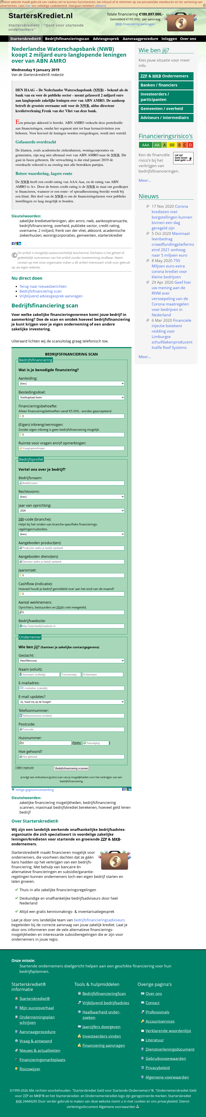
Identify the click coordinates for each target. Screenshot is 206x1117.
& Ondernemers (164, 76)
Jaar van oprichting (34, 505)
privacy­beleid (168, 1101)
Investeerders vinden (101, 1036)
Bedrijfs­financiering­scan (67, 38)
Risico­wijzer (30, 1069)
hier (28, 6)
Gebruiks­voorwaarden (166, 1058)
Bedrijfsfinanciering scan (41, 291)
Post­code (26, 724)
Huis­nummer (30, 737)
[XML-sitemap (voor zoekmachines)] (137, 1107)
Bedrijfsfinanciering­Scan (104, 993)
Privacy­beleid (158, 1067)
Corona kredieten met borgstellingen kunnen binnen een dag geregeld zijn (172, 217)
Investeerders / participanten (155, 96)
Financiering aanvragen (103, 1045)
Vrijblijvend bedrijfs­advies (105, 1002)
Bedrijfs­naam (30, 477)
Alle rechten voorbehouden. (50, 1090)
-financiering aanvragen (135, 24)
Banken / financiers (159, 85)
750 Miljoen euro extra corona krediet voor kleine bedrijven (169, 269)
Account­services (160, 1021)
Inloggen (169, 38)
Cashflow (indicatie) (35, 583)
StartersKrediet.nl (40, 15)
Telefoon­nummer (33, 710)
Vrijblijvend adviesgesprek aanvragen (51, 296)
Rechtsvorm (29, 491)
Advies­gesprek (106, 38)
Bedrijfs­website (32, 620)
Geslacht (26, 655)
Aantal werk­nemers (35, 602)
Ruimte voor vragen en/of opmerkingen (52, 443)
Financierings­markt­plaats (42, 1059)
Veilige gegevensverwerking (34, 790)
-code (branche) (34, 519)
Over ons (188, 38)
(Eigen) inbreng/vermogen (40, 424)
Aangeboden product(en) (39, 542)
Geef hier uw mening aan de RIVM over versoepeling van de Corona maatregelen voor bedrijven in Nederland (171, 299)
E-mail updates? (32, 696)
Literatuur (155, 1040)
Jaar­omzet (27, 570)
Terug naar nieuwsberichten (43, 286)
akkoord (100, 6)
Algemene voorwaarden (167, 1077)
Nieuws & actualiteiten (40, 1050)
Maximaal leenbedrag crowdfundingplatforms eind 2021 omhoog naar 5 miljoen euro (173, 244)
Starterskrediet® (25, 38)
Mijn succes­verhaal (37, 1007)
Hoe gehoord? (30, 751)
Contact (153, 1002)
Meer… (145, 180)
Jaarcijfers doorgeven (101, 1026)
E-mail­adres (29, 682)
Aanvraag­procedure (140, 38)
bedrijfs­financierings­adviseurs (99, 920)
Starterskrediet (179, 1096)
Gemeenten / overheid (162, 108)
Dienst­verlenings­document (170, 1049)
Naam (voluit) (30, 669)
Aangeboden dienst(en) (38, 556)
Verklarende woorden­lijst (168, 1030)
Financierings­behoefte (37, 406)
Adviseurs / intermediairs (165, 117)
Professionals (157, 1012)
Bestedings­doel (32, 392)
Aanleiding (27, 378)
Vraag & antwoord (36, 1041)
